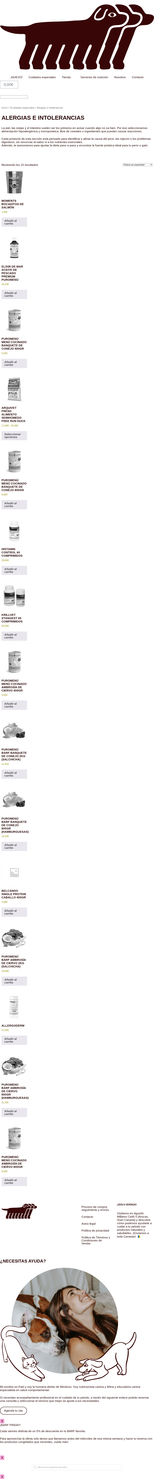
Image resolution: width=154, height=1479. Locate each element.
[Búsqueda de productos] (77, 1467)
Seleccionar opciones (12, 436)
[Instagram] (121, 1249)
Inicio (5, 107)
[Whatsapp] (129, 1249)
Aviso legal (89, 1223)
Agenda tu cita (13, 1410)
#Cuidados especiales (22, 107)
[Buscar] (1, 93)
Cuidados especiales (42, 77)
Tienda (66, 77)
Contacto (138, 77)
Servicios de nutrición (94, 77)
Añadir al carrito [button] (10, 222)
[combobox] (14, 96)
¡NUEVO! (17, 77)
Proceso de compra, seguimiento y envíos (95, 1208)
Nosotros (120, 77)
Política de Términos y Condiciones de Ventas (96, 1240)
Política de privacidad (95, 1230)
